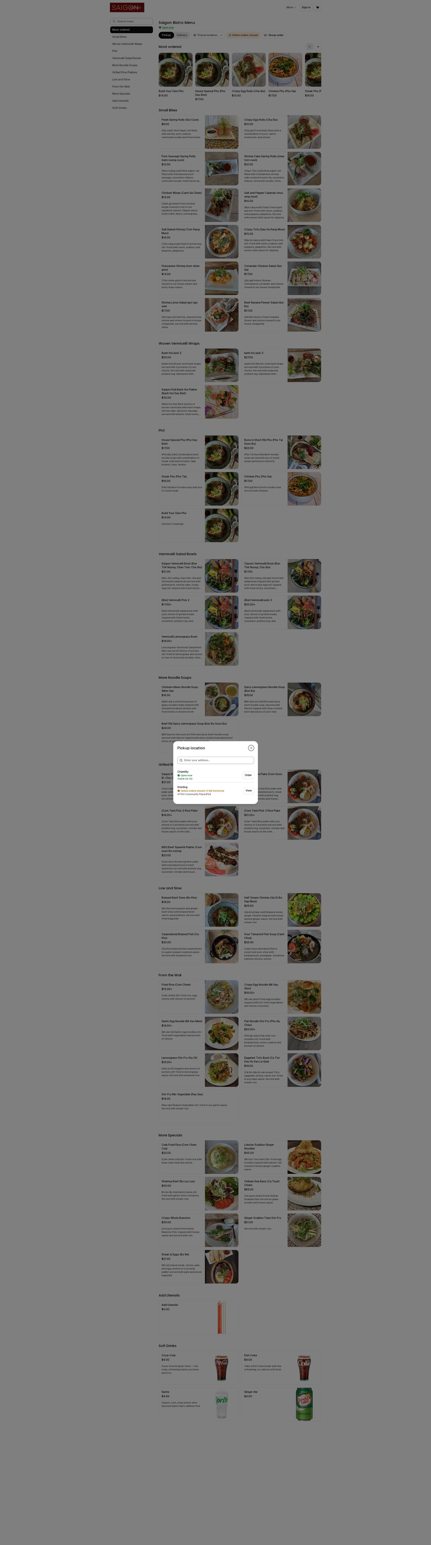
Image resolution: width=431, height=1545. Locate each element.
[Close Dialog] (251, 748)
